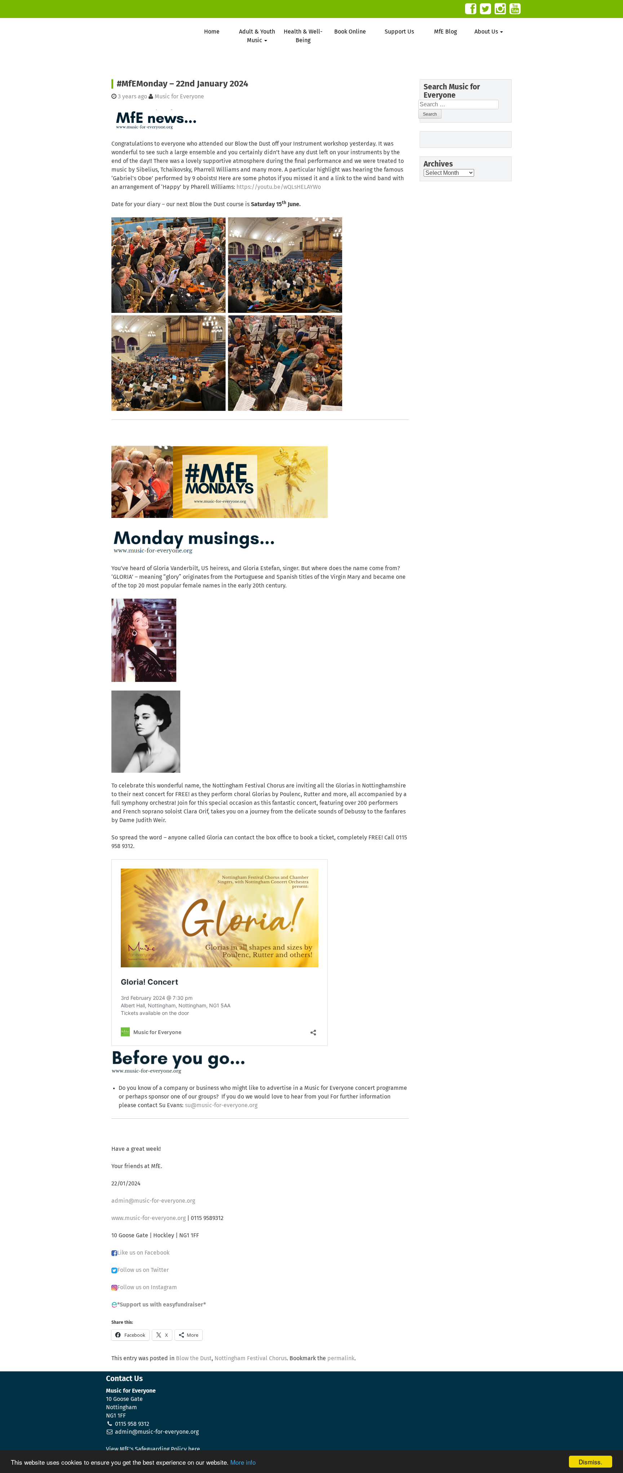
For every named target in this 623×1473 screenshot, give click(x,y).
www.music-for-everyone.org (148, 1218)
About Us (486, 32)
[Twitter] (485, 8)
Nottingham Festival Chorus (251, 1358)
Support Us (399, 32)
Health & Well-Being (303, 36)
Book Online (350, 32)
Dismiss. (590, 1461)
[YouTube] (515, 8)
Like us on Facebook (143, 1253)
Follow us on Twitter (143, 1270)
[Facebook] (470, 8)
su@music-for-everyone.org (221, 1105)
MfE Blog (445, 32)
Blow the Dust (194, 1358)
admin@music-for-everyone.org (153, 1201)
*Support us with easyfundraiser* (161, 1305)
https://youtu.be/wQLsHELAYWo (279, 187)
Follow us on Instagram (147, 1287)
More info (243, 1462)
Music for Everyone (179, 96)
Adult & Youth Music (257, 36)
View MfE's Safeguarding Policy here (153, 1449)
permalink (340, 1358)
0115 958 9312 (132, 1424)
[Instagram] (500, 8)
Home (212, 32)
